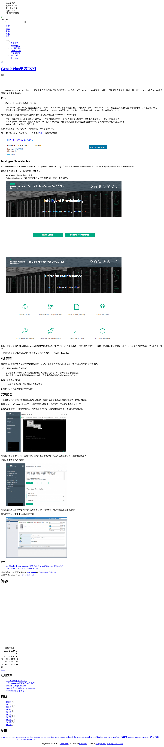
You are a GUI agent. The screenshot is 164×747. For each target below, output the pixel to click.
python (154, 736)
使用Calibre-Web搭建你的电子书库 (20, 683)
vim (23, 740)
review (11, 739)
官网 (41, 133)
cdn (17, 737)
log (101, 737)
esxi (22, 575)
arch (7, 737)
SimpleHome (101, 744)
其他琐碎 (14, 55)
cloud (20, 737)
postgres (140, 737)
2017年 (9, 717)
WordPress (83, 744)
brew (10, 737)
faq (35, 737)
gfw (42, 737)
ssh (17, 739)
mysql (115, 737)
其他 (8, 34)
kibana (87, 737)
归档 (8, 29)
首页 (8, 26)
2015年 (9, 722)
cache (13, 737)
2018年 (9, 715)
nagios (119, 737)
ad (1, 737)
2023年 (9, 702)
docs (31, 737)
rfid (14, 740)
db (28, 737)
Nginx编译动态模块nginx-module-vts (20, 688)
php (136, 737)
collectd (24, 737)
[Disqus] (82, 616)
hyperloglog (72, 737)
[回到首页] (2, 17)
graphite (57, 737)
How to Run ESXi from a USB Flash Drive (22, 568)
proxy (146, 737)
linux (96, 736)
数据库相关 (15, 53)
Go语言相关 (16, 48)
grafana (51, 737)
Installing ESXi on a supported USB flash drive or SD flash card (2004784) (34, 566)
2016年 (9, 720)
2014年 (9, 725)
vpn (26, 740)
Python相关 (15, 46)
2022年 (9, 704)
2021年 (9, 707)
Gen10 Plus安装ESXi (18, 69)
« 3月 (3, 670)
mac (105, 737)
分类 (8, 31)
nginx (124, 736)
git (45, 737)
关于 (8, 36)
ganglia (38, 737)
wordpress (31, 740)
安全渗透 (14, 43)
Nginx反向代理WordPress (16, 686)
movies (110, 737)
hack (61, 737)
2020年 (9, 709)
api (4, 737)
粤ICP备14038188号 (115, 744)
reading (3, 739)
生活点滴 (14, 58)
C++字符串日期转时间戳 (16, 681)
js (84, 737)
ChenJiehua (31, 572)
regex (7, 739)
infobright (80, 737)
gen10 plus (29, 575)
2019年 (9, 712)
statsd (20, 739)
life (90, 737)
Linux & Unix (16, 51)
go (48, 737)
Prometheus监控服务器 (15, 691)
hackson (65, 737)
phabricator (131, 737)
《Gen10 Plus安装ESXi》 (48, 572)
